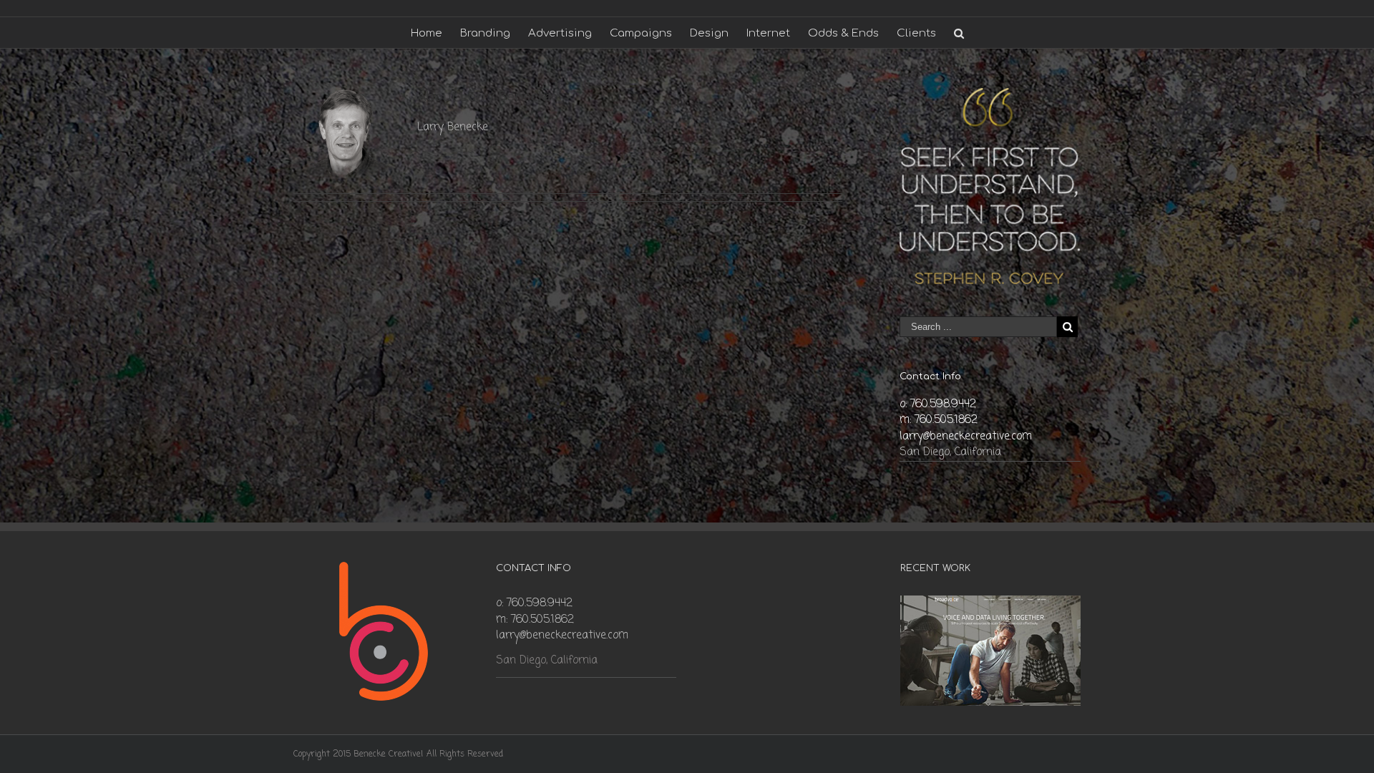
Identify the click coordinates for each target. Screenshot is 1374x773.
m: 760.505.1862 (939, 420)
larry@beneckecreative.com (966, 436)
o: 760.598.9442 (938, 404)
